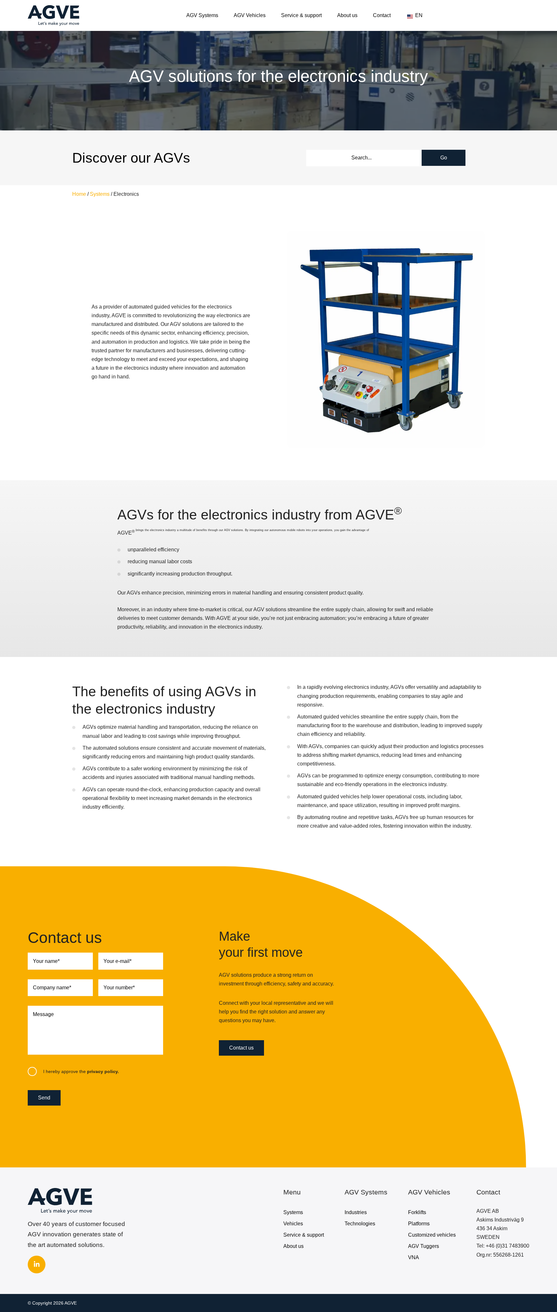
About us (347, 15)
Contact (382, 15)
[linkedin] (36, 1264)
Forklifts (417, 1212)
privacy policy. (103, 1071)
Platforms (419, 1223)
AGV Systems (202, 15)
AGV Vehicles (250, 15)
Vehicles (293, 1223)
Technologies (360, 1223)
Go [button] (443, 157)
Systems (100, 194)
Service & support (301, 15)
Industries (356, 1212)
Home (79, 194)
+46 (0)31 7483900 (507, 1246)
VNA (413, 1257)
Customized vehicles (432, 1235)
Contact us (241, 1048)
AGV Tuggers (423, 1246)
